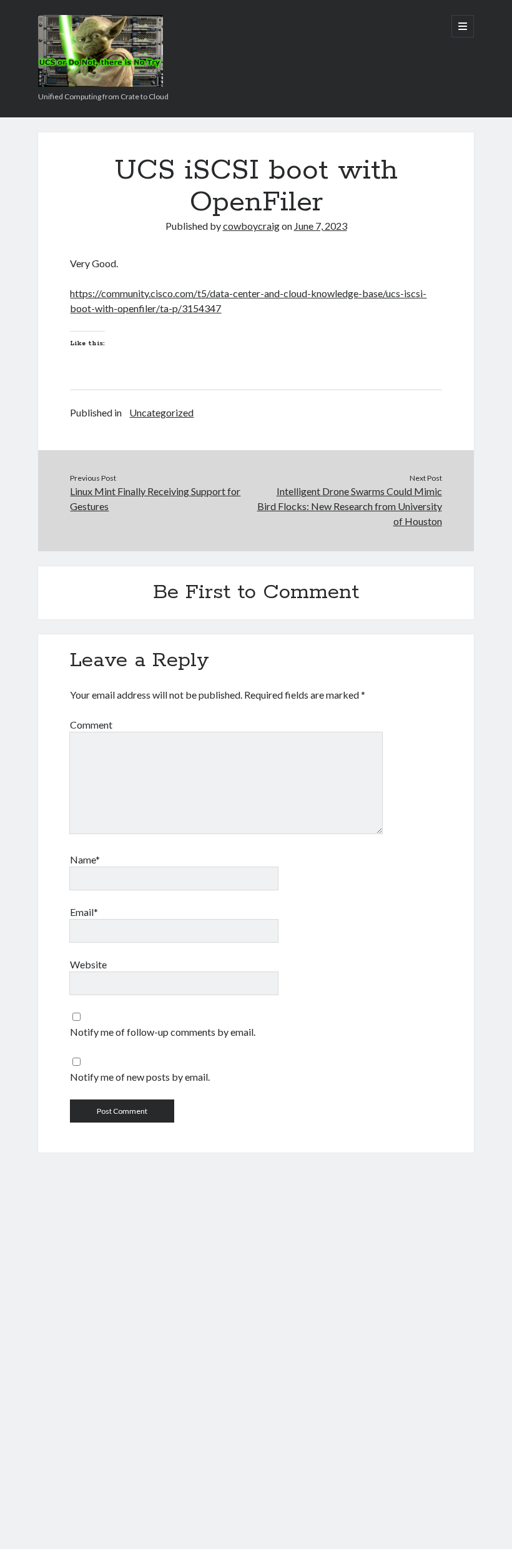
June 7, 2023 (320, 226)
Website (88, 964)
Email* (84, 912)
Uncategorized (161, 412)
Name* (85, 859)
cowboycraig (251, 226)
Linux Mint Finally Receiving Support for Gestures (155, 498)
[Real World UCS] (100, 82)
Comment (91, 724)
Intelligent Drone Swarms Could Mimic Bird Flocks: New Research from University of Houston (349, 506)
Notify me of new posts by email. (140, 1077)
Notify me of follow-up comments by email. (162, 1032)
